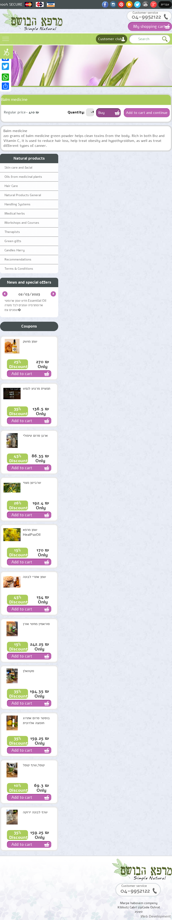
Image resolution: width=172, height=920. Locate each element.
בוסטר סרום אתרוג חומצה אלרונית (36, 720)
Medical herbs (14, 213)
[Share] (5, 86)
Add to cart (21, 373)
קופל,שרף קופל (34, 765)
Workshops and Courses (21, 223)
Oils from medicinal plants (23, 177)
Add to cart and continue (147, 112)
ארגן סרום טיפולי (35, 435)
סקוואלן (28, 670)
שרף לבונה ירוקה (35, 812)
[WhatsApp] (5, 77)
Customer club (110, 39)
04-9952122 (146, 17)
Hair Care (11, 186)
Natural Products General (22, 195)
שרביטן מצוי (32, 482)
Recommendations (17, 259)
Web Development (156, 916)
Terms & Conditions (18, 269)
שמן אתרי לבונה (34, 576)
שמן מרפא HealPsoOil (32, 532)
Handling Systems (17, 204)
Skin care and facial (18, 167)
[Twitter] (5, 66)
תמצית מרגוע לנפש (36, 388)
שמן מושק (30, 341)
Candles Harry (14, 250)
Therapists (12, 232)
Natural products (29, 158)
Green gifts (12, 241)
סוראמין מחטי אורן (36, 623)
